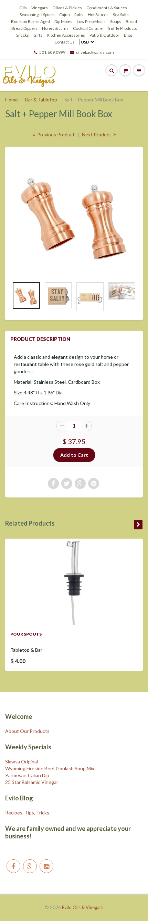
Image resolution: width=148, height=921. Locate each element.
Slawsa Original (21, 761)
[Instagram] (46, 866)
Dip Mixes (63, 21)
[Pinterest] (30, 866)
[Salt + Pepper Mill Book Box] (74, 216)
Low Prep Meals (91, 21)
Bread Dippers (24, 28)
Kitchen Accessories (66, 35)
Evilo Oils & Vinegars (82, 907)
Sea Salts (121, 14)
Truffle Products (122, 28)
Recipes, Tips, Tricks (27, 812)
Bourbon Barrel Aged (30, 21)
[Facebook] (13, 866)
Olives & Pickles (67, 7)
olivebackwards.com (95, 52)
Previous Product (55, 134)
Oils (23, 7)
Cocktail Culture (88, 28)
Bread (131, 21)
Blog (128, 35)
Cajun (64, 14)
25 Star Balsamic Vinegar (31, 782)
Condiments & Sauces (106, 7)
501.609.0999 (52, 52)
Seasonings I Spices (37, 14)
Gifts (37, 35)
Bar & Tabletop (41, 99)
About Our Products (27, 731)
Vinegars (39, 7)
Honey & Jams (55, 28)
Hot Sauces (98, 14)
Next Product (97, 134)
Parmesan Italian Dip (27, 775)
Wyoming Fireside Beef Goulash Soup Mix (49, 768)
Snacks (22, 35)
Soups (115, 21)
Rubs (78, 14)
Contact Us (64, 42)
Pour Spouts (26, 634)
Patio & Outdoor (104, 35)
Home (11, 99)
